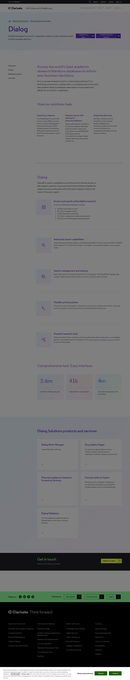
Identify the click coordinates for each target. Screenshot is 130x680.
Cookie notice (15, 674)
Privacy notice (26, 674)
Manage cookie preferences (85, 673)
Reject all (100, 673)
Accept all (115, 673)
